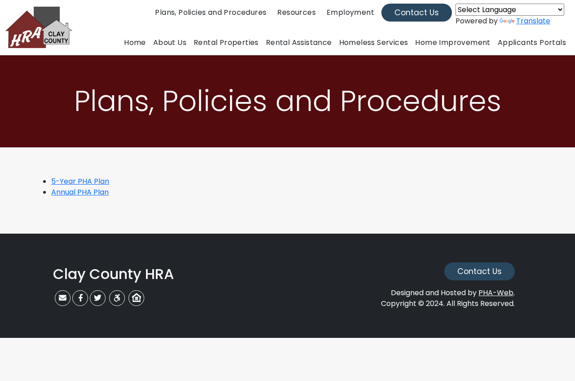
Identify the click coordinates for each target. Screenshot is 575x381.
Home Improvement (452, 42)
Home (135, 42)
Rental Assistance (299, 42)
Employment (350, 12)
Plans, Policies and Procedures (210, 12)
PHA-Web (495, 293)
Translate (533, 21)
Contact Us (416, 12)
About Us (169, 42)
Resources (296, 12)
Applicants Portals (532, 42)
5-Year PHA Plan (80, 181)
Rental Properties (226, 42)
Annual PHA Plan (80, 192)
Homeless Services (373, 42)
